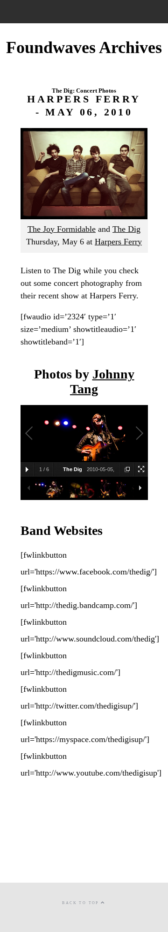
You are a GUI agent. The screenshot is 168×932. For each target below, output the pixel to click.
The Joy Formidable (62, 229)
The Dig (126, 229)
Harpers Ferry (118, 241)
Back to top (81, 903)
